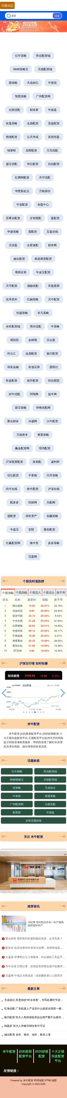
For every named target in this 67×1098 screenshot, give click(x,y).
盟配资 (11, 516)
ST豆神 (17, 650)
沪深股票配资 (14, 462)
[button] (4, 693)
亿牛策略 (20, 55)
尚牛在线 (11, 489)
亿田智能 (18, 625)
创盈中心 (43, 204)
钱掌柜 (11, 150)
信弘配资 (13, 475)
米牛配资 (9, 1051)
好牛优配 (14, 394)
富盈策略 (11, 123)
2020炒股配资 (41, 1053)
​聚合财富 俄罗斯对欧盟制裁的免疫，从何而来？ (34, 938)
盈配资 (55, 218)
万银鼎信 (44, 191)
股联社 (53, 367)
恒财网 (32, 502)
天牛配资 (53, 299)
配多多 (14, 502)
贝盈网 (32, 556)
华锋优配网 (43, 407)
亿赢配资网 (13, 543)
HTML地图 (51, 1080)
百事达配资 (13, 218)
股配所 (32, 231)
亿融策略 (32, 299)
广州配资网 (43, 96)
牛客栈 (32, 475)
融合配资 (19, 259)
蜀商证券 (20, 272)
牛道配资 (22, 204)
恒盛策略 (22, 313)
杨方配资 (52, 353)
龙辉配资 (31, 150)
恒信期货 (53, 380)
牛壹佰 (52, 83)
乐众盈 (51, 340)
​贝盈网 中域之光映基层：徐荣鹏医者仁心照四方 (34, 975)
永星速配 (32, 245)
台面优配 (14, 110)
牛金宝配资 (43, 272)
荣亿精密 (18, 605)
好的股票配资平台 (25, 1053)
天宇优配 (44, 177)
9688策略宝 (20, 69)
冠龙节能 (18, 615)
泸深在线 (53, 489)
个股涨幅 (8, 593)
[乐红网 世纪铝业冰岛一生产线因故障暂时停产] (14, 924)
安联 (31, 529)
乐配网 (51, 502)
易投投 (14, 340)
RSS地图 (39, 1080)
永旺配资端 (13, 326)
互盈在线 (52, 231)
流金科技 (18, 610)
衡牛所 (34, 543)
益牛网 (52, 394)
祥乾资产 (31, 516)
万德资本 (22, 435)
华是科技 (18, 630)
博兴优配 (35, 326)
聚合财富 (13, 421)
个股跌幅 (21, 592)
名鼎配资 (32, 123)
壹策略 (13, 83)
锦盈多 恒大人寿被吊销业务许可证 (24, 1025)
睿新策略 (43, 435)
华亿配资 (32, 164)
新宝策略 (20, 407)
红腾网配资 (22, 177)
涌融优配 (32, 286)
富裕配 (37, 462)
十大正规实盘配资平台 (57, 1056)
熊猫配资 (11, 137)
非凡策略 (43, 313)
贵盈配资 (53, 123)
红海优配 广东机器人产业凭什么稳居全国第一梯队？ (35, 1008)
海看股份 (18, 640)
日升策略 (52, 475)
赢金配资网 (22, 448)
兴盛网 (32, 421)
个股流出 (48, 592)
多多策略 (53, 543)
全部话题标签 (34, 820)
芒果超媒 (18, 635)
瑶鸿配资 (44, 448)
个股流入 (35, 592)
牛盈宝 (14, 529)
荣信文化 (18, 645)
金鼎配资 (31, 353)
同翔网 (34, 394)
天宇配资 (11, 286)
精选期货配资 (43, 259)
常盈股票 (53, 286)
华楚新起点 (22, 191)
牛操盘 (52, 110)
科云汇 (11, 353)
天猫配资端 (45, 69)
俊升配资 (32, 380)
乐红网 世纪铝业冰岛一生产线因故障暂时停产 (46, 923)
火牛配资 (52, 421)
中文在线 (18, 620)
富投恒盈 (53, 137)
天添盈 (13, 245)
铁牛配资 (32, 489)
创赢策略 (52, 516)
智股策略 (20, 96)
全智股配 (35, 218)
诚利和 (55, 462)
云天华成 (32, 137)
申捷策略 (13, 231)
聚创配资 (49, 529)
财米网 (52, 245)
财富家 (34, 110)
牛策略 (55, 326)
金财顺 (32, 340)
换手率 (61, 592)
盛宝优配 (11, 164)
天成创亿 (32, 83)
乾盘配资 (11, 380)
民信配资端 (43, 55)
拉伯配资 (53, 164)
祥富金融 (13, 367)
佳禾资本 (11, 299)
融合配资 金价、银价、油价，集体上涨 (27, 1034)
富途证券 (34, 367)
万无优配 (52, 150)
